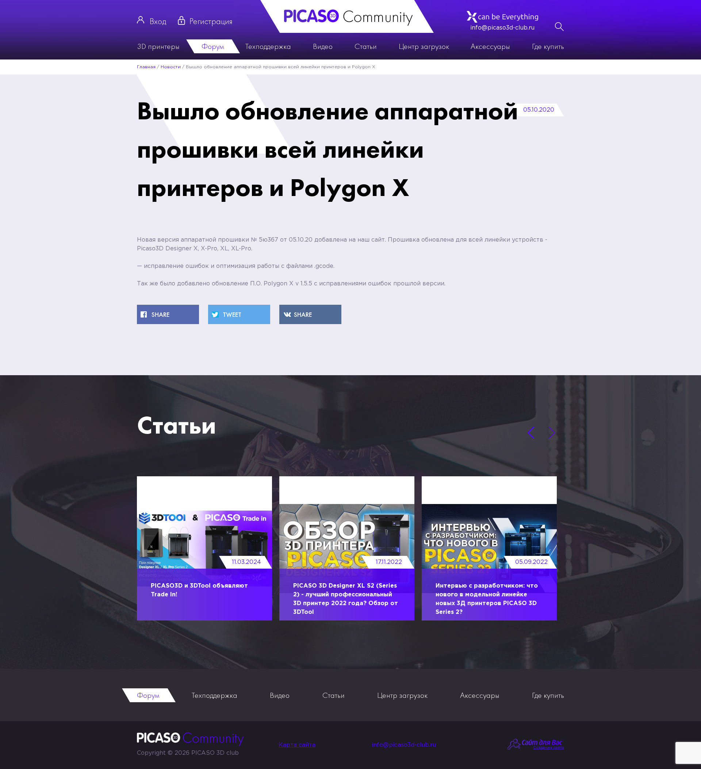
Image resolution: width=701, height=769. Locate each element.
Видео (323, 46)
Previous (531, 433)
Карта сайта (297, 745)
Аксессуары (490, 46)
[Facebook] (168, 314)
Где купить (548, 46)
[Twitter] (239, 314)
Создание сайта (548, 747)
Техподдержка (268, 46)
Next (552, 433)
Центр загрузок (424, 46)
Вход (158, 21)
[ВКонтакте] (310, 314)
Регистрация (211, 21)
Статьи (366, 46)
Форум (213, 46)
